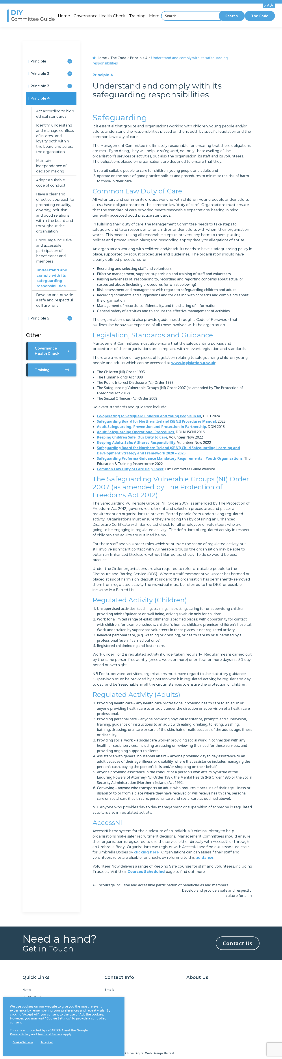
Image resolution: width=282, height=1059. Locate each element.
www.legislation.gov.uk (193, 363)
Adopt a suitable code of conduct (50, 182)
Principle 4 (40, 98)
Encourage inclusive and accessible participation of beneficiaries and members (54, 250)
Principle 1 (39, 61)
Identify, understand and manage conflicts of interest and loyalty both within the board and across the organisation (55, 138)
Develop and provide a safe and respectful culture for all (54, 300)
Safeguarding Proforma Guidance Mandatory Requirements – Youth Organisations (170, 458)
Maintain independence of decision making (51, 166)
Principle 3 (39, 86)
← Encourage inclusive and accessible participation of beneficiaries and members (160, 885)
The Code (259, 15)
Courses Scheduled (146, 872)
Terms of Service (50, 1034)
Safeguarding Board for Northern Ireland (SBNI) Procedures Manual (156, 421)
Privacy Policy (20, 1034)
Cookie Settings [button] (23, 1042)
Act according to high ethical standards (55, 114)
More (154, 15)
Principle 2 (39, 74)
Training (137, 15)
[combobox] (193, 16)
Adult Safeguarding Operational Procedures (135, 431)
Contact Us (237, 943)
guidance (204, 857)
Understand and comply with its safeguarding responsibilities (52, 278)
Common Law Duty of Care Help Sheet (130, 469)
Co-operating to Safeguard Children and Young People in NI (149, 416)
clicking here (146, 852)
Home (64, 15)
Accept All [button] (47, 1042)
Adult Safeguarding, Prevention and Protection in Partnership (151, 426)
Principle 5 (39, 318)
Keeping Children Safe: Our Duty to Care (132, 437)
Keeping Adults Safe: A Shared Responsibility (136, 442)
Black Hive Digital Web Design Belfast (146, 1053)
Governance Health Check (100, 15)
